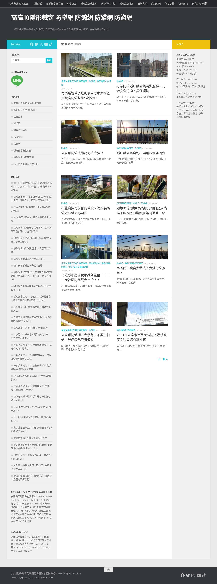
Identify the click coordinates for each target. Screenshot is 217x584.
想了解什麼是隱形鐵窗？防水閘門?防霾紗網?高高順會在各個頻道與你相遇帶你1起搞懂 (31, 186)
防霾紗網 (18, 137)
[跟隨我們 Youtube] (46, 44)
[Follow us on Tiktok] (50, 44)
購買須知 (156, 3)
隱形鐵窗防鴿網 (54, 3)
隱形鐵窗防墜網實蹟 (78, 267)
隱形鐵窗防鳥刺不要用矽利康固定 (141, 153)
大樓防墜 (37, 3)
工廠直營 (18, 116)
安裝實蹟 (142, 3)
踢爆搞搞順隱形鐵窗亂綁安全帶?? (30, 438)
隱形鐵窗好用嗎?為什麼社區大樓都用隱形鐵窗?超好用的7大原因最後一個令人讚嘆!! (31, 276)
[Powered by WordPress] (22, 578)
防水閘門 (183, 3)
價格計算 (169, 3)
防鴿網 (92, 81)
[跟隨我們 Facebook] (32, 44)
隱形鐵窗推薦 (126, 3)
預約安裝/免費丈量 (18, 3)
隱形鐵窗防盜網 (88, 3)
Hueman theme (46, 578)
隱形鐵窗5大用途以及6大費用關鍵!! (31, 327)
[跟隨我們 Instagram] (41, 44)
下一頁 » (163, 359)
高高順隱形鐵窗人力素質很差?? (29, 258)
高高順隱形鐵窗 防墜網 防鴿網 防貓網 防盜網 (72, 17)
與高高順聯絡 (199, 3)
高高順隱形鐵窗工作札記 (128, 203)
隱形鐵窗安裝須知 (125, 148)
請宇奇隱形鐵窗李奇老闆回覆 (28, 265)
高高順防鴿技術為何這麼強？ (82, 153)
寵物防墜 (71, 3)
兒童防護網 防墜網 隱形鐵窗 (74, 81)
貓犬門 (17, 123)
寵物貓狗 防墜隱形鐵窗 (99, 263)
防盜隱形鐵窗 (20, 130)
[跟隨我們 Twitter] (36, 44)
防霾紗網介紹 (108, 3)
